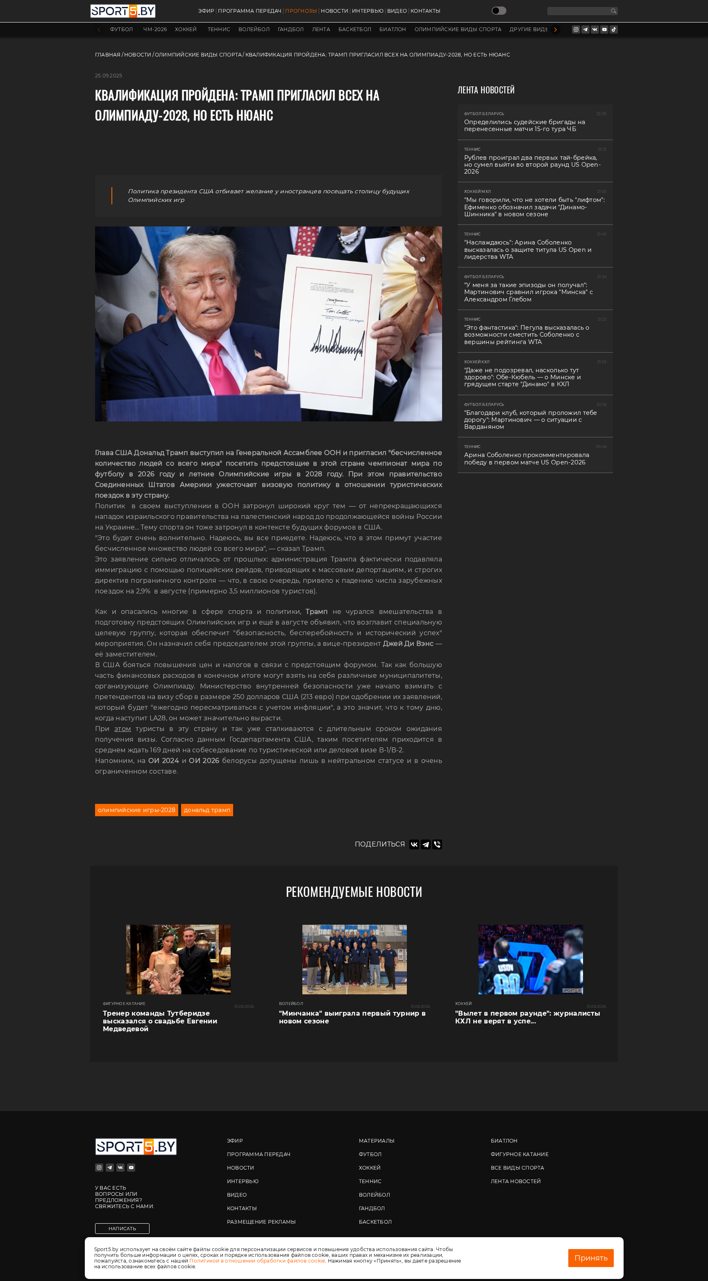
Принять (591, 1258)
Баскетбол (354, 29)
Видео (397, 11)
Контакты (425, 11)
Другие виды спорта (542, 29)
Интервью (368, 11)
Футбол (121, 29)
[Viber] (437, 844)
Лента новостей (516, 1181)
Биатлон (392, 29)
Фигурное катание (520, 1154)
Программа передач (249, 11)
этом (122, 729)
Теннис (219, 29)
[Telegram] (426, 844)
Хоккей (186, 29)
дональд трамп (207, 810)
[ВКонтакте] (414, 844)
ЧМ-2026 (155, 29)
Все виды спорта (518, 1168)
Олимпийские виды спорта (458, 29)
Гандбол (291, 29)
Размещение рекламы (261, 1222)
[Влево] (98, 30)
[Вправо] (555, 30)
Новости (334, 11)
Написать (122, 1228)
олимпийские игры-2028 (136, 810)
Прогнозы (301, 11)
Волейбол (254, 29)
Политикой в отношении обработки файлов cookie (257, 1261)
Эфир (206, 11)
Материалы (377, 1141)
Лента (321, 29)
